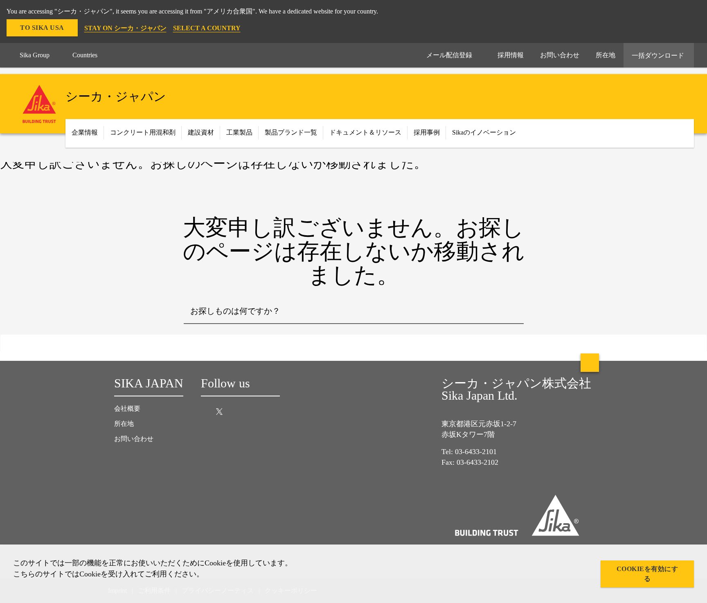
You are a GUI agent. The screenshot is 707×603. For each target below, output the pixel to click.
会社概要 (127, 408)
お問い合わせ (133, 438)
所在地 (124, 423)
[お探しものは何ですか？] (511, 311)
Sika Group (35, 55)
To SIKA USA (42, 27)
